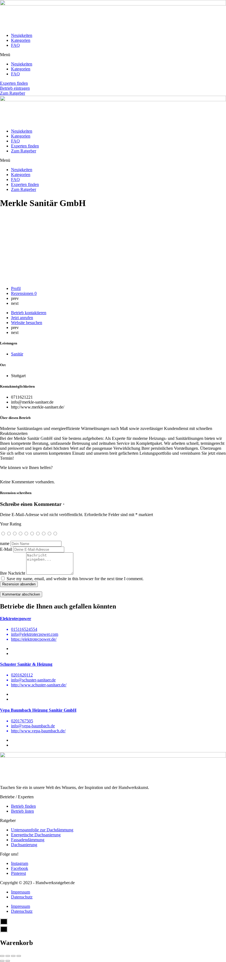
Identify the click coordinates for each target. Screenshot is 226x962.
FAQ (15, 45)
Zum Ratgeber (23, 151)
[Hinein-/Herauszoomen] (19, 956)
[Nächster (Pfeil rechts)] (8, 961)
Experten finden (25, 146)
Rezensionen (24, 293)
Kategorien (20, 40)
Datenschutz (22, 897)
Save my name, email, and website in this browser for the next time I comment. (75, 578)
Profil (16, 288)
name (4, 543)
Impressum (20, 892)
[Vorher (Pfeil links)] (2, 961)
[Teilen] (8, 956)
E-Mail (6, 549)
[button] (113, 54)
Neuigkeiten (21, 35)
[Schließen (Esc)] (2, 956)
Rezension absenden (19, 584)
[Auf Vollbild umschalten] (13, 956)
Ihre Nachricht (12, 573)
